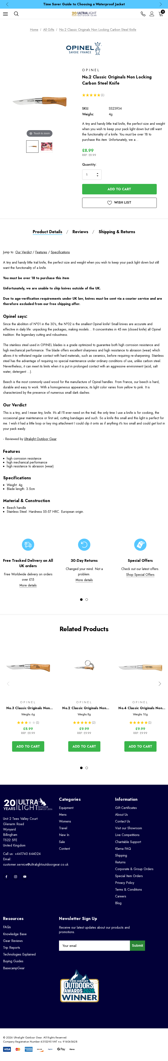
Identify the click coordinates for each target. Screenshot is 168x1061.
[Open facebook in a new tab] (6, 876)
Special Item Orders (129, 876)
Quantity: (89, 164)
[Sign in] (152, 13)
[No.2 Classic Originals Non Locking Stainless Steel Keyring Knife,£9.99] (84, 668)
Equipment (66, 807)
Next (161, 4)
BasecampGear (14, 968)
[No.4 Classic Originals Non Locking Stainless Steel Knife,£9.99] (140, 668)
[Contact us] (143, 13)
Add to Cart (28, 746)
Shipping (121, 855)
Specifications (60, 252)
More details (28, 585)
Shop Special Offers (140, 574)
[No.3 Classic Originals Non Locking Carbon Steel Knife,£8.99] (28, 668)
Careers (120, 896)
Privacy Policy (124, 882)
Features (41, 252)
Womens (65, 821)
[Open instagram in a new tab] (15, 876)
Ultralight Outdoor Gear (40, 439)
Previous (7, 4)
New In (64, 835)
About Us (121, 814)
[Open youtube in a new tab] (25, 876)
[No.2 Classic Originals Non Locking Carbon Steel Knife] (32, 146)
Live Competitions (127, 835)
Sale (62, 842)
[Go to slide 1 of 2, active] (81, 599)
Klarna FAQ (123, 848)
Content (64, 848)
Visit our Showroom (128, 828)
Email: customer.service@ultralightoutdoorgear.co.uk (35, 862)
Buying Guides (13, 961)
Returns (120, 862)
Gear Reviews (13, 940)
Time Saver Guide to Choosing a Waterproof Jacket (84, 4)
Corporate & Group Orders (134, 869)
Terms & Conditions (128, 889)
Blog (118, 903)
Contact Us (122, 821)
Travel (63, 828)
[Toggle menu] (5, 13)
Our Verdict (23, 252)
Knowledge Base (15, 934)
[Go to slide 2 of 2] (86, 599)
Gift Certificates (126, 807)
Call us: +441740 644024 (22, 853)
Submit (137, 945)
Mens (63, 814)
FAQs (7, 927)
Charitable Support (128, 842)
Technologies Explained (19, 954)
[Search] (16, 13)
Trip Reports (11, 947)
